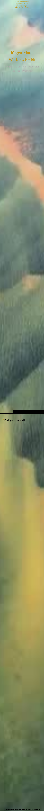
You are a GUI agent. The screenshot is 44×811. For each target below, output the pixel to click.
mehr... (4, 795)
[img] (22, 211)
